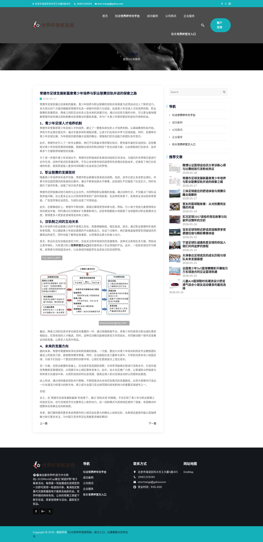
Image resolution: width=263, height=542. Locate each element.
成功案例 (152, 16)
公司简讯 (170, 16)
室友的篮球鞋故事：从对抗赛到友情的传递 (204, 205)
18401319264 (84, 3)
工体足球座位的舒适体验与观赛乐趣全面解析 (204, 193)
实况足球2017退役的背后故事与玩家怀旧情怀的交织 (204, 218)
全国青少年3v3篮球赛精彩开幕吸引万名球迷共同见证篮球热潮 (205, 270)
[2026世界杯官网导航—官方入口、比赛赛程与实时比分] (55, 25)
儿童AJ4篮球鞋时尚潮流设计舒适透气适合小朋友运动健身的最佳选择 (204, 284)
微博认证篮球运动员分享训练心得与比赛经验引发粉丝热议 (204, 167)
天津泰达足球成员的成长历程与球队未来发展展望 (204, 257)
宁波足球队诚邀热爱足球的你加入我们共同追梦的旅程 (204, 244)
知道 (127, 16)
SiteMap (188, 472)
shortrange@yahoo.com (110, 3)
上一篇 (43, 423)
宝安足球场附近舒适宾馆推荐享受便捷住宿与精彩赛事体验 (204, 231)
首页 (105, 16)
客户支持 (219, 25)
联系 (183, 34)
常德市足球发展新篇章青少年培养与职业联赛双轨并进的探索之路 (204, 180)
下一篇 (152, 423)
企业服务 (189, 16)
